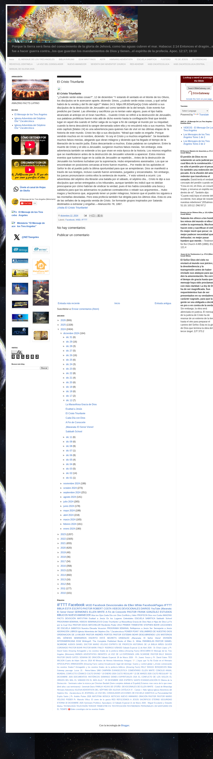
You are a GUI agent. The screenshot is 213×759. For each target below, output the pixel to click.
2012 (63, 584)
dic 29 (69, 341)
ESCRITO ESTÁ (97, 638)
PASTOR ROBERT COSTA (97, 608)
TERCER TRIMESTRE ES (99, 706)
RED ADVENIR (136, 64)
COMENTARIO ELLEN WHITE (141, 670)
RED (113, 699)
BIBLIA (60, 608)
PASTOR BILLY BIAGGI (161, 654)
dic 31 (69, 337)
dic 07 (69, 450)
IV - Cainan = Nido (139, 690)
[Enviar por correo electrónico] (90, 215)
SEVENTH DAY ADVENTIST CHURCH (108, 64)
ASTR (102, 59)
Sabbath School (74, 431)
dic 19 (69, 387)
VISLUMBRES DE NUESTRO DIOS (156, 631)
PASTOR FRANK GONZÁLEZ (143, 612)
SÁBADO (118, 648)
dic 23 (69, 369)
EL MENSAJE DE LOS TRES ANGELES (36, 59)
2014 (63, 575)
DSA (135, 677)
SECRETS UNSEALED (118, 638)
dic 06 (69, 455)
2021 (63, 543)
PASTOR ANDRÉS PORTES (99, 634)
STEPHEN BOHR (152, 625)
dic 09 (69, 441)
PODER (69, 699)
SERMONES (81, 612)
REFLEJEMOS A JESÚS (128, 699)
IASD (78, 220)
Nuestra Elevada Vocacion (93, 628)
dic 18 (69, 391)
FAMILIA (99, 687)
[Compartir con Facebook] (98, 215)
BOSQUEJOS (161, 667)
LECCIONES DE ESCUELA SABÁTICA (137, 693)
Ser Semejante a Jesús (161, 628)
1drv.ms (83, 661)
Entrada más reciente (69, 303)
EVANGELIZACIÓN (149, 680)
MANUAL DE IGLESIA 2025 (21, 69)
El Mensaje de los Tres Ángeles (30, 114)
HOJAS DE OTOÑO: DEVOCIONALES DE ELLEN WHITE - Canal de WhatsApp (138, 687)
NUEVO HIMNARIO (129, 696)
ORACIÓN (143, 696)
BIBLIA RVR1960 (66, 59)
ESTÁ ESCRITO (73, 608)
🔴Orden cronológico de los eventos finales (86, 709)
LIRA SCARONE (142, 654)
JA (82, 693)
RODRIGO (109, 648)
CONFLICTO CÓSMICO (76, 674)
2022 (63, 539)
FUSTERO (166, 59)
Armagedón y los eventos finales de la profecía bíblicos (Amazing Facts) (107, 667)
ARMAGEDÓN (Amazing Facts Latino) (87, 664)
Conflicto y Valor (129, 615)
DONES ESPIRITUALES (121, 677)
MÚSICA (106, 696)
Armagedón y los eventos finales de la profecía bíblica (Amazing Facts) (108, 651)
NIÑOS (161, 644)
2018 (63, 557)
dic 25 (69, 360)
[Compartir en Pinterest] (101, 215)
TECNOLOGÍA (69, 706)
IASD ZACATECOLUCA (158, 64)
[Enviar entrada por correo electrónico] (85, 215)
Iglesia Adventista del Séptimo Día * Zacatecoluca (101, 631)
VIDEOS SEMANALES (89, 622)
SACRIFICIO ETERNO (150, 699)
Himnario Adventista (65, 690)
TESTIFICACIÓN (119, 706)
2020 (63, 548)
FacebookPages (153, 605)
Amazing (72, 651)
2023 (63, 534)
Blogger (125, 725)
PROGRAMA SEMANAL (68, 622)
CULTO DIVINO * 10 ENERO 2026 (101, 674)
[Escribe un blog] (93, 215)
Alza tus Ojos (97, 615)
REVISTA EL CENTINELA (20, 64)
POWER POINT (131, 631)
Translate (204, 114)
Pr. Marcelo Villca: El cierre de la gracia (92, 699)
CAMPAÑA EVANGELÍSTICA (114, 670)
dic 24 (69, 364)
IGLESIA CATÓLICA (121, 690)
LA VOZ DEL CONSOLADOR (50, 64)
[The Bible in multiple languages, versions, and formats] (199, 95)
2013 (63, 579)
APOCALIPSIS (63, 664)
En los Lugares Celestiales (119, 618)
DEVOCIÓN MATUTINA (76, 618)
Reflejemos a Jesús (139, 628)
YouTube (155, 608)
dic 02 (69, 473)
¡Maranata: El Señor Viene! (146, 638)
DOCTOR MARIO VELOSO (96, 644)
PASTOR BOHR (75, 648)
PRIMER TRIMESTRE (133, 625)
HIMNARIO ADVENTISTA (121, 59)
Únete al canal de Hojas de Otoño (33, 189)
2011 (63, 588)
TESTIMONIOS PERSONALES (140, 706)
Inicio (11, 59)
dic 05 (69, 459)
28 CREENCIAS (199, 59)
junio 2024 (69, 506)
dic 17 (69, 396)
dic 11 (69, 437)
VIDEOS (116, 608)
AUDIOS (71, 644)
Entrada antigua (163, 303)
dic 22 (69, 373)
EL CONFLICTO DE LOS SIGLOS (153, 677)
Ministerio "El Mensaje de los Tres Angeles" (31, 225)
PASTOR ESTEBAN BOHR (125, 634)
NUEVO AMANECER (77, 64)
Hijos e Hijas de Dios (156, 622)
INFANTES (102, 654)
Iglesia (150, 690)
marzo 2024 (69, 519)
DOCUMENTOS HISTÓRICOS (87, 677)
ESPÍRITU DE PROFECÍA (120, 644)
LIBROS (73, 631)
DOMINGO (105, 677)
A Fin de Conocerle (75, 422)
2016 (63, 566)
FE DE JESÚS (181, 59)
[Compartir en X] (96, 215)
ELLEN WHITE (97, 612)
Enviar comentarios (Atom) (85, 309)
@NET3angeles (30, 237)
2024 (63, 329)
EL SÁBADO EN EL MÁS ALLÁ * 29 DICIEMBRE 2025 (98, 680)
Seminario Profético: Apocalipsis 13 (99, 703)
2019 (63, 552)
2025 (63, 325)
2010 (63, 593)
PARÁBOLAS (148, 641)
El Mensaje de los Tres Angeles (31, 214)
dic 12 (69, 400)
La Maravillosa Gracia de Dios (81, 404)
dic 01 (69, 478)
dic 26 (69, 355)
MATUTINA (97, 696)
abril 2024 (68, 515)
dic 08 (69, 446)
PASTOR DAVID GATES (68, 657)
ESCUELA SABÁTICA (146, 59)
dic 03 (69, 468)
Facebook (70, 220)
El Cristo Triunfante (75, 413)
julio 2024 (68, 501)
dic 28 (69, 346)
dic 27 (69, 350)
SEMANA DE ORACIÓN (90, 657)
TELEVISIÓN (82, 706)
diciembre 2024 (71, 333)
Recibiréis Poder (108, 625)
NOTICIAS (115, 696)
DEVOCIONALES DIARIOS (136, 608)
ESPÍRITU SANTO (132, 680)
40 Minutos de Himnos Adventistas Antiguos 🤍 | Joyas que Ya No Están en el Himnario (132, 661)
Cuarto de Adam (72, 661)
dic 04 (69, 464)
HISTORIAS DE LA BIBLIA (145, 644)
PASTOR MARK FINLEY (93, 648)
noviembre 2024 (72, 483)
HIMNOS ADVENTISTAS (86, 654)
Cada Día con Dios (75, 418)
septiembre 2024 (72, 492)
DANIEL (79, 644)
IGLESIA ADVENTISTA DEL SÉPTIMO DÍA (93, 690)
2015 (63, 570)
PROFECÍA (142, 615)
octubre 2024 (70, 488)
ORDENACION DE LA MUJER (71, 634)
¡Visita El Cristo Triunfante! (72, 207)
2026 (63, 320)
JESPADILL (89, 693)
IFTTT (84, 220)
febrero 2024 (70, 524)
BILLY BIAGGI (147, 667)
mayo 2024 (69, 510)
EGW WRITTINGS (87, 59)
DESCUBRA (145, 651)
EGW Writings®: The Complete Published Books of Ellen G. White (108, 641)
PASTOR (152, 696)
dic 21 (69, 378)
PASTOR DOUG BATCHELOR (87, 625)
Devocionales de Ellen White (124, 605)
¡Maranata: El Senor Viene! (79, 427)
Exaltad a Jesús (74, 409)
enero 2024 (69, 528)
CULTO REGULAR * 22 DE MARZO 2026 (134, 674)
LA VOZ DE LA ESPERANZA (121, 654)
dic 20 (69, 382)
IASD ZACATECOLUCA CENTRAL (189, 64)
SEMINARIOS (80, 638)
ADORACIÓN (63, 631)
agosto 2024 (70, 497)
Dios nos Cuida (155, 615)
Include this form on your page (199, 99)
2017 (63, 561)
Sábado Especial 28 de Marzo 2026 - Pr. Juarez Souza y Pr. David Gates (134, 657)
